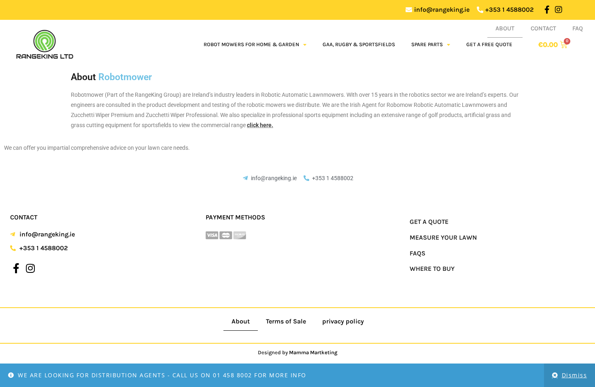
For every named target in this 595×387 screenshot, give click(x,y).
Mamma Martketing (313, 352)
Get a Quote (429, 221)
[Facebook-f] (547, 10)
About (504, 28)
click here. (260, 125)
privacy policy (343, 321)
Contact (543, 28)
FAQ (577, 28)
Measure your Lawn (443, 237)
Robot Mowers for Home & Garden (251, 44)
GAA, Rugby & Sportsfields (359, 44)
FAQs (417, 253)
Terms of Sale (286, 321)
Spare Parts (427, 44)
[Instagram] (558, 10)
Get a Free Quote (489, 44)
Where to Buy (432, 268)
